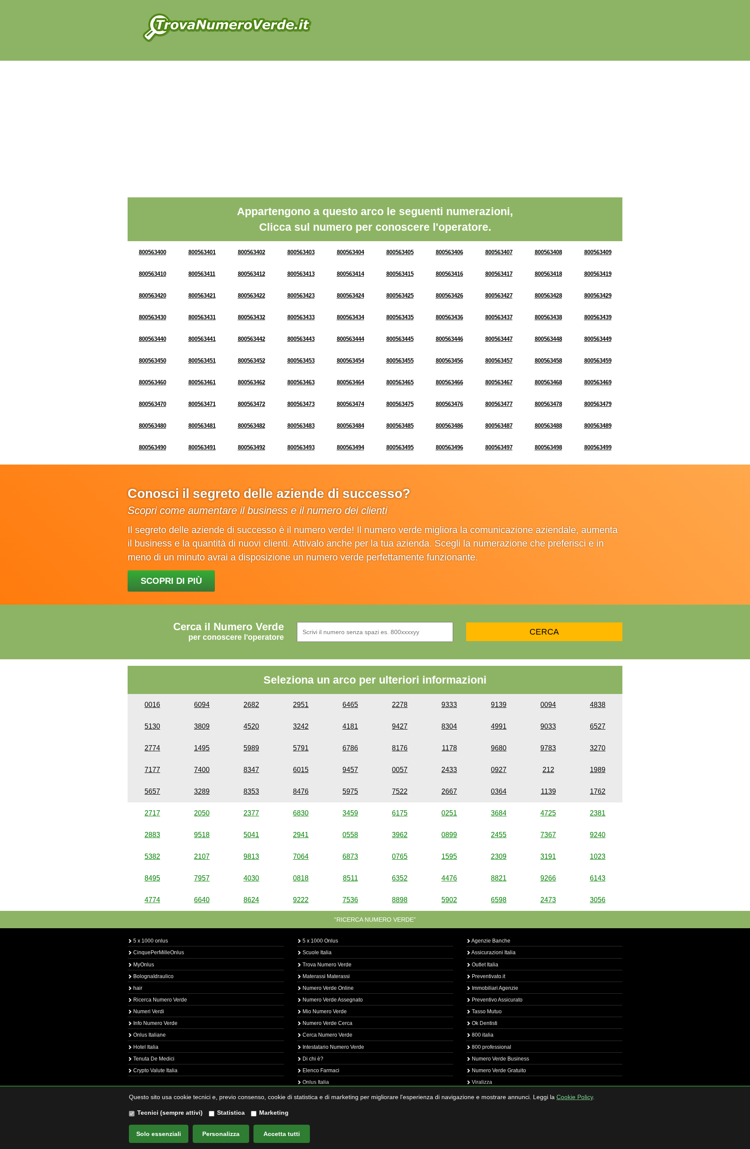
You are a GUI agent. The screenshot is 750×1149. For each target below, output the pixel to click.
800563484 (350, 425)
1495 (202, 748)
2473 (548, 899)
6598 (499, 899)
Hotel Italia (145, 1047)
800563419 (598, 274)
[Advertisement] (375, 126)
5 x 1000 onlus (150, 941)
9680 (499, 748)
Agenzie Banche (490, 941)
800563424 (350, 295)
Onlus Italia (315, 1082)
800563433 (301, 317)
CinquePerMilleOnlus (158, 952)
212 (548, 769)
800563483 (301, 425)
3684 (499, 813)
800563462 (251, 382)
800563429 (598, 295)
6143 (597, 878)
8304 (449, 726)
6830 (301, 813)
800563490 (152, 447)
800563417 (499, 274)
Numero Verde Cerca (326, 1023)
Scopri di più (171, 581)
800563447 (499, 339)
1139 (548, 791)
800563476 (449, 404)
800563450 (152, 360)
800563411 (201, 274)
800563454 (350, 360)
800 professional (490, 1047)
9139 (499, 704)
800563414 (350, 274)
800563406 (449, 252)
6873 (350, 856)
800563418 (548, 274)
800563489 (598, 425)
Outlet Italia (484, 965)
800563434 (350, 317)
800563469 (598, 382)
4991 (499, 726)
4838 (597, 704)
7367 (548, 834)
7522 (400, 791)
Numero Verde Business (499, 1059)
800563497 (499, 447)
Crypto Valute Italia (155, 1070)
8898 (400, 899)
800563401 (202, 252)
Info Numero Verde (155, 1023)
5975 (350, 791)
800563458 (548, 360)
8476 (301, 791)
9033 (548, 726)
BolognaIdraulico (153, 976)
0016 (152, 704)
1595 (449, 856)
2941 (301, 834)
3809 (202, 726)
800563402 (251, 252)
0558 (350, 834)
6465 (350, 704)
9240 (597, 834)
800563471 (202, 404)
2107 (202, 856)
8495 (152, 878)
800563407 (499, 252)
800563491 (202, 447)
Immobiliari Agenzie (494, 988)
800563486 (449, 425)
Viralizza (481, 1082)
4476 (449, 878)
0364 (499, 791)
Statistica (231, 1112)
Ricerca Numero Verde (159, 1000)
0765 (400, 856)
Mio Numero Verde (324, 1011)
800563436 (449, 317)
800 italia (481, 1035)
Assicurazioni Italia (493, 952)
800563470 (152, 404)
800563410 (152, 274)
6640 (202, 899)
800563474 (350, 404)
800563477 (499, 404)
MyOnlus (143, 965)
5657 (152, 791)
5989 (251, 748)
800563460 (152, 382)
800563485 (400, 425)
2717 (152, 813)
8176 (400, 748)
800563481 (202, 425)
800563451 (202, 360)
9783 (548, 748)
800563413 (301, 274)
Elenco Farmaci (320, 1070)
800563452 (251, 360)
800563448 (548, 339)
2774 (152, 748)
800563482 (251, 425)
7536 (350, 899)
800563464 (350, 382)
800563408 (548, 252)
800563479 (598, 404)
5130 (152, 726)
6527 (597, 726)
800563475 (400, 404)
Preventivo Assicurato (496, 1000)
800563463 (301, 382)
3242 (301, 726)
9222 (301, 899)
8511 (350, 878)
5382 (152, 856)
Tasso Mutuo (486, 1011)
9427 (400, 726)
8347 (251, 769)
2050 (202, 813)
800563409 (598, 252)
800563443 (301, 339)
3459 (350, 813)
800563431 (202, 317)
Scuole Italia (316, 952)
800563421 (202, 295)
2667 (449, 791)
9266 (548, 878)
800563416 (449, 274)
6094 (202, 704)
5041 (251, 834)
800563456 (449, 360)
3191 (548, 856)
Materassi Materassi (325, 976)
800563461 (202, 382)
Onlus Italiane (149, 1035)
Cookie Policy (574, 1096)
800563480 (152, 425)
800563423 (301, 295)
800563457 (499, 360)
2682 (251, 704)
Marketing (274, 1112)
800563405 (400, 252)
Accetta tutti (281, 1133)
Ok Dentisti (483, 1023)
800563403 (301, 252)
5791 (301, 748)
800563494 (350, 447)
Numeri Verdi (148, 1011)
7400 (202, 769)
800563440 (152, 339)
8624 (251, 899)
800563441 (202, 339)
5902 (449, 899)
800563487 (499, 425)
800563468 (548, 382)
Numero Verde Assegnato (332, 1000)
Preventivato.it (487, 976)
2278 (400, 704)
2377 (251, 813)
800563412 (251, 274)
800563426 (449, 295)
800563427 (499, 295)
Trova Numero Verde (326, 965)
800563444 (350, 339)
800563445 (400, 339)
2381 (597, 813)
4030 (251, 878)
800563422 (251, 295)
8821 (499, 878)
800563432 (251, 317)
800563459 (598, 360)
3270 (597, 748)
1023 (597, 856)
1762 (597, 791)
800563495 (400, 447)
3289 (202, 791)
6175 (400, 813)
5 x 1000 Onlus (319, 941)
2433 (449, 769)
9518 (202, 834)
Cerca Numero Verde (326, 1035)
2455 (499, 834)
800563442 (251, 339)
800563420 (152, 295)
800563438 (548, 317)
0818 (301, 878)
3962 (400, 834)
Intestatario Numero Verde (332, 1047)
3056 (597, 899)
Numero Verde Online (327, 988)
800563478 (548, 404)
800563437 (499, 317)
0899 (449, 834)
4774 (152, 899)
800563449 (598, 339)
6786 (350, 748)
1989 (597, 769)
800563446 (449, 339)
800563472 (251, 404)
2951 (301, 704)
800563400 (152, 252)
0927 (499, 769)
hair (137, 988)
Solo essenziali (158, 1133)
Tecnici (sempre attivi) (170, 1112)
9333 (449, 704)
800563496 (449, 447)
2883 (152, 834)
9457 (350, 769)
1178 (449, 748)
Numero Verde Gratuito (498, 1070)
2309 (499, 856)
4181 (350, 726)
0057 (400, 769)
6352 (400, 878)
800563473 (301, 404)
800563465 (400, 382)
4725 (548, 813)
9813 (251, 856)
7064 (301, 856)
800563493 (301, 447)
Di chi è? (312, 1059)
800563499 (598, 447)
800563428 (548, 295)
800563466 (449, 382)
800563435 (400, 317)
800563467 (499, 382)
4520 (251, 726)
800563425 (400, 295)
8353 (251, 791)
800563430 (152, 317)
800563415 (400, 274)
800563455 (400, 360)
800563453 (301, 360)
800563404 (350, 252)
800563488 (548, 425)
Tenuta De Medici (153, 1059)
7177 (152, 769)
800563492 (251, 447)
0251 (449, 813)
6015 (301, 769)
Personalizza (221, 1133)
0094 (548, 704)
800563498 (548, 447)
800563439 (598, 317)
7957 (202, 878)
